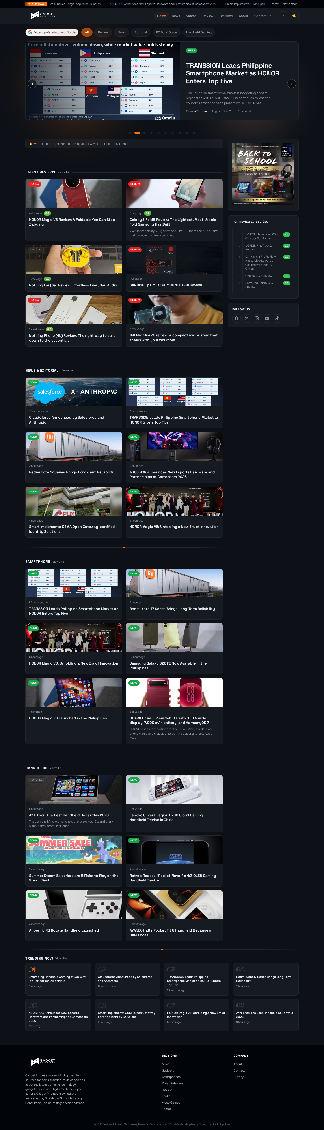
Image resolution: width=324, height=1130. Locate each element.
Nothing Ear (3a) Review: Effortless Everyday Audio (73, 285)
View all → (64, 172)
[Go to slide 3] (144, 133)
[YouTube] (267, 318)
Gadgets (168, 1070)
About (243, 16)
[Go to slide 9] (186, 133)
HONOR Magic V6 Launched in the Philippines (68, 718)
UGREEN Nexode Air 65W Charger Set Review (261, 236)
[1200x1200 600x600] (263, 204)
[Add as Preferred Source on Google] (51, 32)
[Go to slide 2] (137, 133)
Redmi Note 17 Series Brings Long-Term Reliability (238, 72)
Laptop (167, 1109)
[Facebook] (236, 318)
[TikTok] (277, 318)
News (176, 16)
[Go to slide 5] (158, 133)
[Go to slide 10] (193, 133)
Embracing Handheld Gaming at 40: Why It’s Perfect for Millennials (86, 144)
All (87, 32)
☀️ (294, 16)
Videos (191, 16)
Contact (239, 1070)
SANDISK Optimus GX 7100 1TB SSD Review (166, 285)
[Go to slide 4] (151, 133)
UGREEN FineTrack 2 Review (258, 247)
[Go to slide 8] (179, 133)
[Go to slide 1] (130, 133)
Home (161, 16)
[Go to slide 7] (172, 133)
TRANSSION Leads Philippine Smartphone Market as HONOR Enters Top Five (194, 981)
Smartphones (171, 1077)
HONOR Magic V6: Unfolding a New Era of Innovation (174, 526)
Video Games (171, 1102)
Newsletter (290, 4)
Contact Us (262, 16)
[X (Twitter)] (246, 318)
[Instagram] (257, 318)
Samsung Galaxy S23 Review (259, 285)
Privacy (239, 1077)
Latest (274, 4)
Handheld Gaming (199, 32)
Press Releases (172, 1083)
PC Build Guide (166, 32)
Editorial (141, 32)
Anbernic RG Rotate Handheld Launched (64, 930)
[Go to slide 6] (165, 133)
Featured (226, 16)
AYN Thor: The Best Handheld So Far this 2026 (69, 815)
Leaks (166, 1096)
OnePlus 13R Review (258, 276)
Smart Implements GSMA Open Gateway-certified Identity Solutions (209, 4)
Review (208, 16)
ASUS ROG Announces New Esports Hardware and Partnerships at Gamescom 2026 (103, 4)
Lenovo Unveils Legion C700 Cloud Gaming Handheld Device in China (166, 817)
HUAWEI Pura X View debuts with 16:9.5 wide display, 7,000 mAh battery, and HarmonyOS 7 (169, 720)
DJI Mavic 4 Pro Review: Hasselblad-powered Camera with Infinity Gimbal (261, 262)
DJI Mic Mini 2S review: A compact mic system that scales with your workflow (174, 337)
